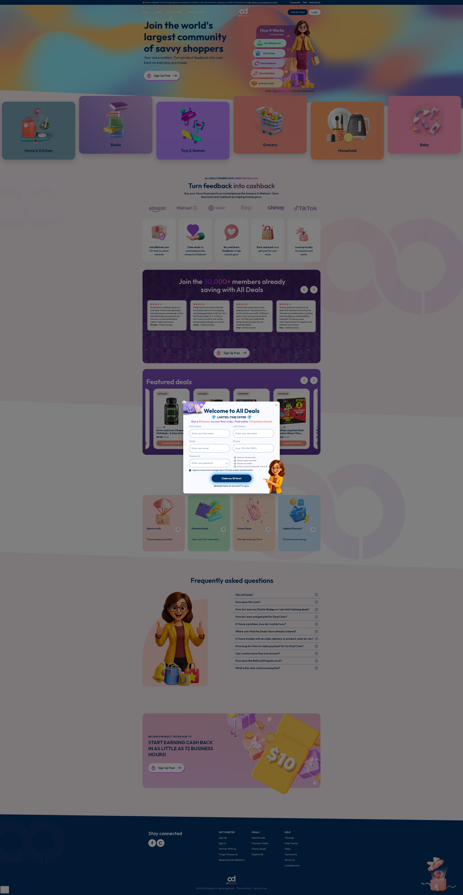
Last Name (239, 426)
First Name (195, 426)
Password (194, 456)
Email (192, 441)
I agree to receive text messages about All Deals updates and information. (222, 470)
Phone (236, 441)
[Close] (276, 404)
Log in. (245, 485)
